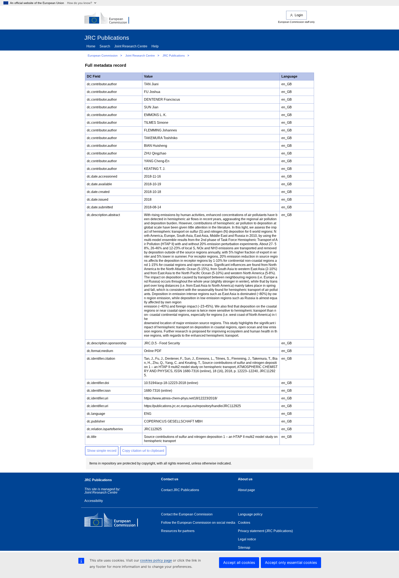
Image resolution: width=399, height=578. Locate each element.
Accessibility (93, 501)
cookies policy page (156, 560)
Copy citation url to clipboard (143, 450)
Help (155, 46)
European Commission (103, 55)
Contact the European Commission (187, 514)
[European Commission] (109, 18)
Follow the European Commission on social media (198, 522)
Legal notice (247, 539)
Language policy (250, 514)
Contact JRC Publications (180, 490)
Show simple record (101, 450)
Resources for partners (178, 531)
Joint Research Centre (130, 46)
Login (299, 15)
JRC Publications (174, 55)
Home (90, 46)
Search (105, 46)
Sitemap (244, 547)
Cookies (244, 522)
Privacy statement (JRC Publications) (265, 531)
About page (246, 490)
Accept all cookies (239, 562)
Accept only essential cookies (291, 562)
